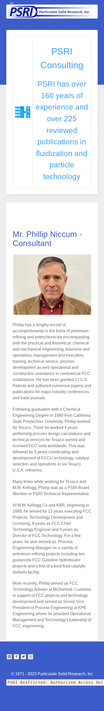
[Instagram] (30, 656)
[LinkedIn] (9, 656)
